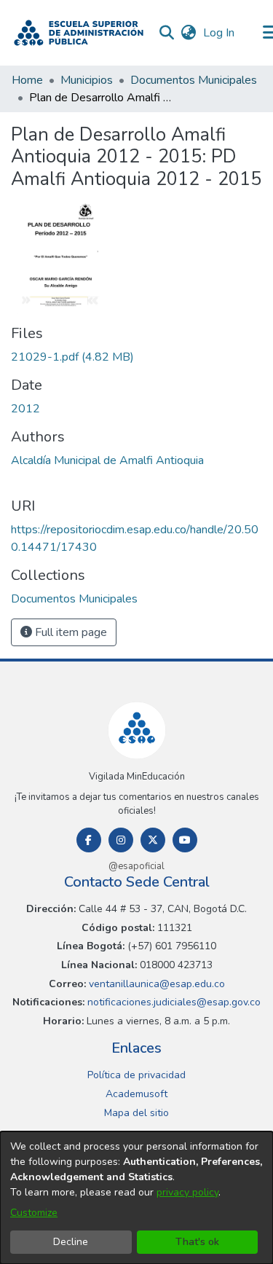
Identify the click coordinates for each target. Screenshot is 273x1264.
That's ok (197, 1242)
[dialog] (136, 1197)
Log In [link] (219, 33)
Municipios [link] (86, 80)
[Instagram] (120, 840)
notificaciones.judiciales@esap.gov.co (172, 1002)
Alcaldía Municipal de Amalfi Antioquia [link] (107, 460)
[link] (72, 357)
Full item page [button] (69, 632)
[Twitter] (153, 840)
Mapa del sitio (136, 1113)
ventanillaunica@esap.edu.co (155, 984)
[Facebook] (88, 840)
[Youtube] (185, 840)
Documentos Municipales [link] (193, 80)
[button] (78, 33)
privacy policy (187, 1192)
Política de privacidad (136, 1075)
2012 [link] (25, 409)
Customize (34, 1213)
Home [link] (27, 80)
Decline (70, 1242)
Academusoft (136, 1094)
